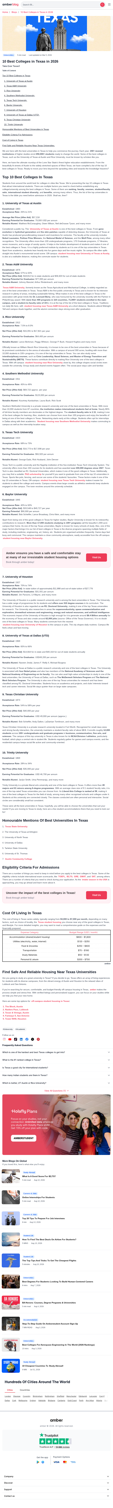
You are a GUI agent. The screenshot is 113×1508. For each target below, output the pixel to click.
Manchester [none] (71, 1396)
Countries (25, 1390)
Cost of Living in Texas (12, 140)
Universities (9, 55)
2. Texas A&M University (15, 86)
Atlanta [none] (99, 1400)
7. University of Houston (15, 110)
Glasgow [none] (16, 1396)
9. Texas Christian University (17, 119)
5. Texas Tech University (15, 100)
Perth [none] (81, 1400)
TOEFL (61, 876)
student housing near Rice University (44, 362)
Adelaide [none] (42, 1400)
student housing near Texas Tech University (63, 480)
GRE (76, 876)
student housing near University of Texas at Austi (83, 253)
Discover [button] (8, 1483)
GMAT (83, 876)
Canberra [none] (61, 1400)
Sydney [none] (33, 1400)
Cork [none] (14, 1400)
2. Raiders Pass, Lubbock (15, 1009)
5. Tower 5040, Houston (14, 1019)
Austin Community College (18, 859)
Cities (10, 1390)
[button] (63, 4)
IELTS (69, 876)
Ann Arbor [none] (90, 1400)
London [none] (8, 1396)
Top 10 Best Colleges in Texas (16, 75)
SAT (94, 876)
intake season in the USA (94, 879)
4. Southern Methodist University (19, 95)
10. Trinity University (13, 124)
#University (8, 1029)
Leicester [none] (93, 1396)
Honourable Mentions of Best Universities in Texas (25, 129)
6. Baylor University (13, 105)
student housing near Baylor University (22, 538)
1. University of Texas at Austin (18, 81)
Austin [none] (107, 1400)
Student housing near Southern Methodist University (63, 421)
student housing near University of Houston (25, 624)
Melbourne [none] (23, 1400)
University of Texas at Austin (44, 229)
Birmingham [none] (38, 1396)
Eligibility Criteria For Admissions (17, 135)
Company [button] (8, 1476)
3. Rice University (12, 91)
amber (93, 989)
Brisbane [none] (51, 1400)
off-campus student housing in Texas (50, 1001)
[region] (56, 947)
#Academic (20, 1029)
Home (5, 12)
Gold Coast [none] (72, 1400)
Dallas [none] (7, 1400)
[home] (10, 4)
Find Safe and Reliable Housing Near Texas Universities (28, 145)
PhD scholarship (33, 474)
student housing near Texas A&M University (46, 306)
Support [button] (8, 1489)
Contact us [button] (9, 1496)
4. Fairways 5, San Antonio (16, 1016)
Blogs (14, 12)
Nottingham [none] (49, 1396)
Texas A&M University (14, 287)
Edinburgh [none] (83, 1396)
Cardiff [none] (102, 1396)
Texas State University (16, 826)
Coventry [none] (26, 1396)
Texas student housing (49, 922)
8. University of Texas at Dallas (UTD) (22, 115)
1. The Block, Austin (13, 1006)
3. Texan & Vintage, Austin (16, 1012)
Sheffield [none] (60, 1396)
